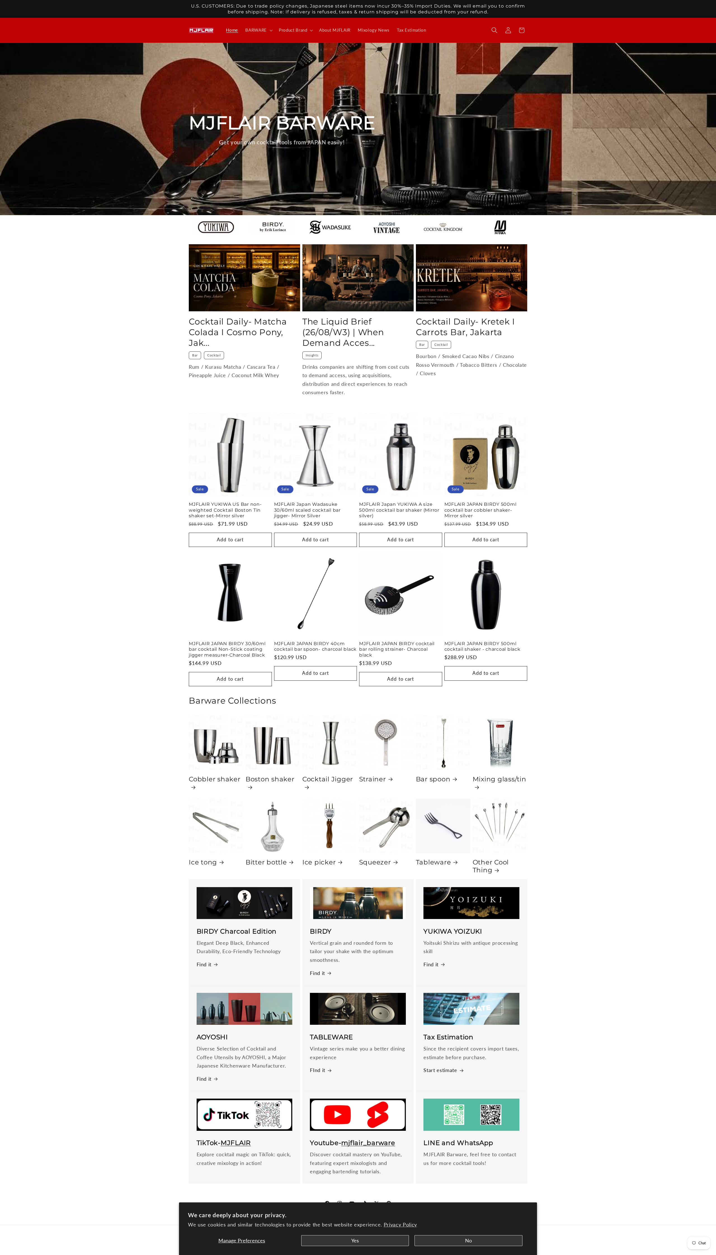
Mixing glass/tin (499, 779)
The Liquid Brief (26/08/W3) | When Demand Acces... (343, 332)
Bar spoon (433, 779)
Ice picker (319, 862)
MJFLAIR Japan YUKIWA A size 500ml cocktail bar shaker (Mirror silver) (399, 509)
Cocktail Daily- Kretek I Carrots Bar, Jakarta (465, 326)
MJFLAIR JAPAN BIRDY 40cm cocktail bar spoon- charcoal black (315, 646)
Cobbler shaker (215, 779)
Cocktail (214, 355)
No (468, 1241)
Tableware (433, 862)
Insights (312, 355)
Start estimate (440, 1070)
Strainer (372, 779)
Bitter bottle (266, 862)
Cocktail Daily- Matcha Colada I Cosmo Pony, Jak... (238, 332)
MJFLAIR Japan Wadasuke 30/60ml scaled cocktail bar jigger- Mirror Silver (307, 509)
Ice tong (203, 862)
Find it (204, 964)
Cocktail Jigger (327, 779)
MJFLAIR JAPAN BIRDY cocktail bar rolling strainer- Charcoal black (397, 649)
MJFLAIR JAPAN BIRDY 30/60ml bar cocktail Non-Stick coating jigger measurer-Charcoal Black (227, 649)
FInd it (317, 1070)
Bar (195, 355)
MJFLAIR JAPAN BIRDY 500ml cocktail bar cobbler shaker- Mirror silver (480, 509)
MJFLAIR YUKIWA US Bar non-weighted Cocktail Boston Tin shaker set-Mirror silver (225, 509)
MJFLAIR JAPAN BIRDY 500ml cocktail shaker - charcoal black (482, 646)
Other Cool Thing (491, 866)
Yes (355, 1241)
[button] (258, 30)
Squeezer (375, 862)
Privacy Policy (400, 1225)
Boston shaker (270, 779)
